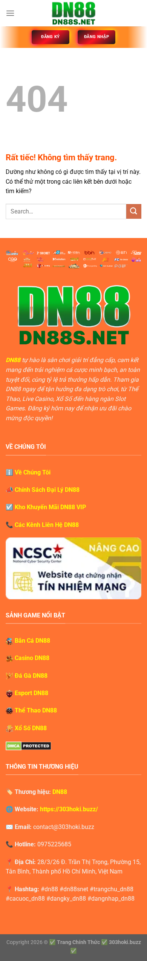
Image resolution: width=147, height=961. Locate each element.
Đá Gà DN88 (31, 675)
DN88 (13, 360)
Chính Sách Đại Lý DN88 (47, 489)
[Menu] (10, 13)
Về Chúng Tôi (33, 472)
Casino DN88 (32, 658)
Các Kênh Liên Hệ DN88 (47, 524)
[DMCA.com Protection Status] (28, 745)
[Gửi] (133, 211)
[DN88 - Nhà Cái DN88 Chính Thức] (73, 13)
